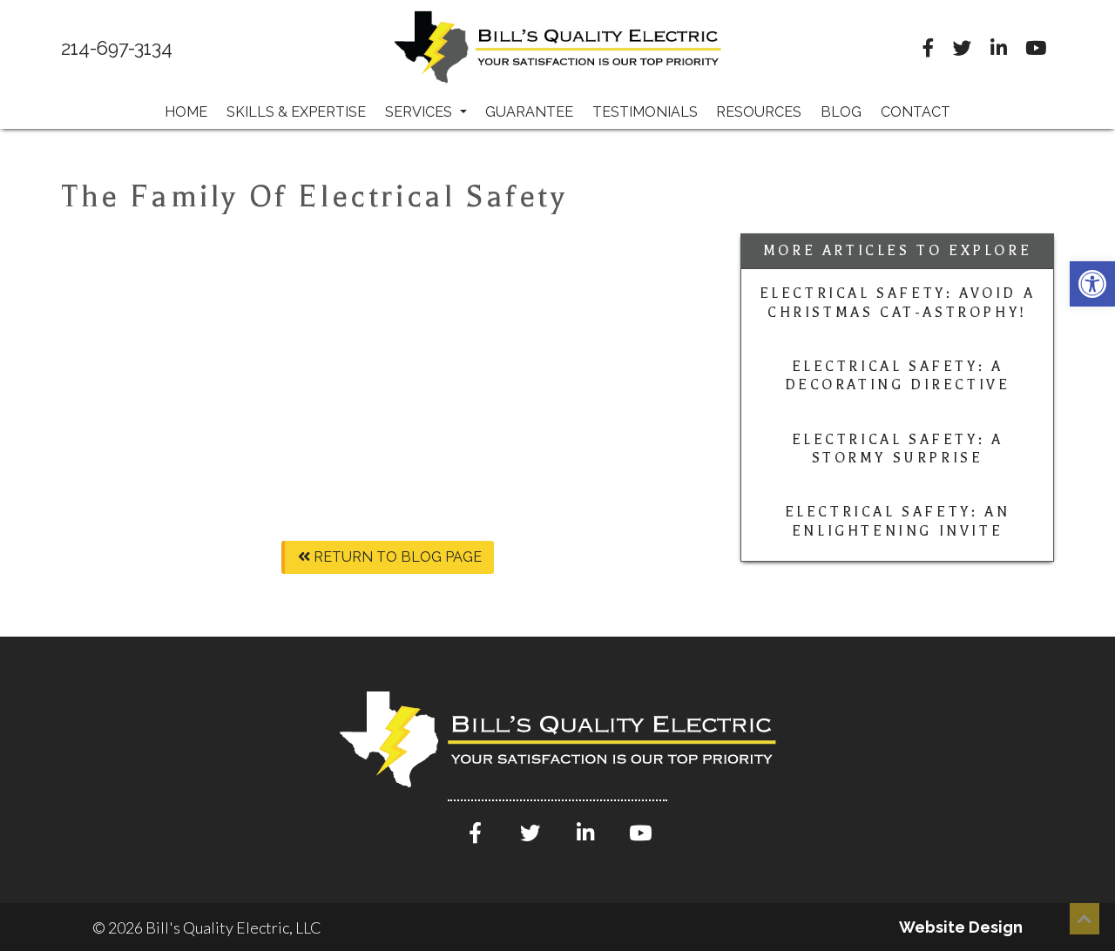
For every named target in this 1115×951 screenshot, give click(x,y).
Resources (758, 112)
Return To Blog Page (396, 557)
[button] (1092, 284)
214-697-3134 (116, 48)
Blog (841, 112)
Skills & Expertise (296, 112)
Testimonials (645, 112)
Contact (915, 112)
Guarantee (529, 112)
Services (420, 112)
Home (186, 112)
